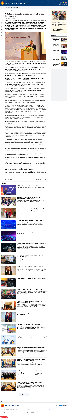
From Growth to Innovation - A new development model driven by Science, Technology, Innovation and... (30, 209)
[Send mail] (2, 24)
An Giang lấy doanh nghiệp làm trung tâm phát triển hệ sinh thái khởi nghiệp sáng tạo (58, 29)
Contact (18, 7)
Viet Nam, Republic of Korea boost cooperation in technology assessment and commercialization (31, 360)
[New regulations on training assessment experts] (8, 328)
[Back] (2, 35)
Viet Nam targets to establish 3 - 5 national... (56, 52)
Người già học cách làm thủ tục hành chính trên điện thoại (59, 25)
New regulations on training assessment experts (28, 324)
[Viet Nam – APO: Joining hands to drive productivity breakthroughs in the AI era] (8, 305)
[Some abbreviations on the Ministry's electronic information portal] (2, 30)
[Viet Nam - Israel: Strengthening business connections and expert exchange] (8, 317)
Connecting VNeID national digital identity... (56, 39)
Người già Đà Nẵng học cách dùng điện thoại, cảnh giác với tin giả (58, 22)
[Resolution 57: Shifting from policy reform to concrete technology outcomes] (8, 259)
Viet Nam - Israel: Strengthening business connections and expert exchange (31, 313)
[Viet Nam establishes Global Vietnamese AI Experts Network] (8, 294)
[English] (66, 3)
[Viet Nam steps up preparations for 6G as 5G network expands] (8, 282)
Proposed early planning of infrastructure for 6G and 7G (30, 220)
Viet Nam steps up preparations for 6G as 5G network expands (31, 278)
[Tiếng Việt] (63, 3)
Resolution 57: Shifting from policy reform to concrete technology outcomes (30, 256)
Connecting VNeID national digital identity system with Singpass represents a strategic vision (30, 198)
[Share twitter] (39, 179)
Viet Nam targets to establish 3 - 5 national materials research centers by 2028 (31, 232)
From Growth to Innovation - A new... (56, 45)
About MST (5, 7)
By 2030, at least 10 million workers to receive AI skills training (32, 336)
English (6, 10)
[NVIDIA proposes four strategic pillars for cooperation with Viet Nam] (8, 270)
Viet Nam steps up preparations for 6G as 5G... (56, 64)
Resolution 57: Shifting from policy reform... (56, 58)
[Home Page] (1, 7)
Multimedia (14, 401)
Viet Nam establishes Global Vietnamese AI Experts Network (31, 289)
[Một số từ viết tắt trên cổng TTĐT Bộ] (9, 179)
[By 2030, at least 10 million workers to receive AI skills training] (8, 340)
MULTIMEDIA (13, 7)
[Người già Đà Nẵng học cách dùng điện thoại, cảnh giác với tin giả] (59, 15)
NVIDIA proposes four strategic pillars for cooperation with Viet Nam (31, 267)
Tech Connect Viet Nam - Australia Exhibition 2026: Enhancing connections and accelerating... (29, 371)
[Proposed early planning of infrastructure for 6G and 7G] (8, 224)
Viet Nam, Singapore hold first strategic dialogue (28, 185)
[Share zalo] (2, 22)
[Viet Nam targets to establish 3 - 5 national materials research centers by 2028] (8, 236)
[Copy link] (2, 27)
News (9, 7)
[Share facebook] (2, 20)
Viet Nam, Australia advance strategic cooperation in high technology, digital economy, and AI (30, 383)
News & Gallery (11, 10)
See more (24, 394)
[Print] (2, 32)
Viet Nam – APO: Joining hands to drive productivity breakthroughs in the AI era (29, 302)
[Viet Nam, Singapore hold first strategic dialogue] (8, 190)
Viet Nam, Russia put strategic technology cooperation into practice (31, 348)
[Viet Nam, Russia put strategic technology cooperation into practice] (8, 351)
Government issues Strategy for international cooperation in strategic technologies (31, 244)
